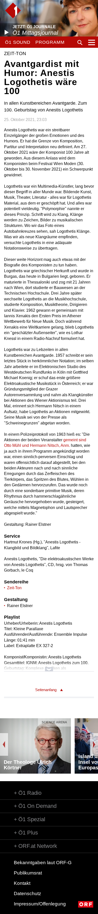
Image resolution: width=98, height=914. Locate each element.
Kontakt (22, 883)
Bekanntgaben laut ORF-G (43, 862)
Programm (49, 42)
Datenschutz (27, 893)
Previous (4, 744)
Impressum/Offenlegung (40, 903)
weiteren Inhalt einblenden (49, 666)
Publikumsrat (28, 873)
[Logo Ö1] (13, 10)
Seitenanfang (46, 690)
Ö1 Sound (17, 42)
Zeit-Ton (14, 588)
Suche (79, 42)
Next (94, 744)
